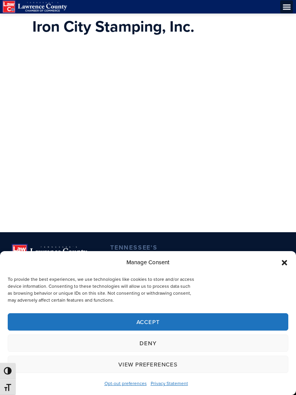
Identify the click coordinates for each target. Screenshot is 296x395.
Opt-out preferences (125, 383)
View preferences (148, 364)
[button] (284, 263)
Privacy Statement (169, 383)
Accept (148, 322)
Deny (148, 343)
